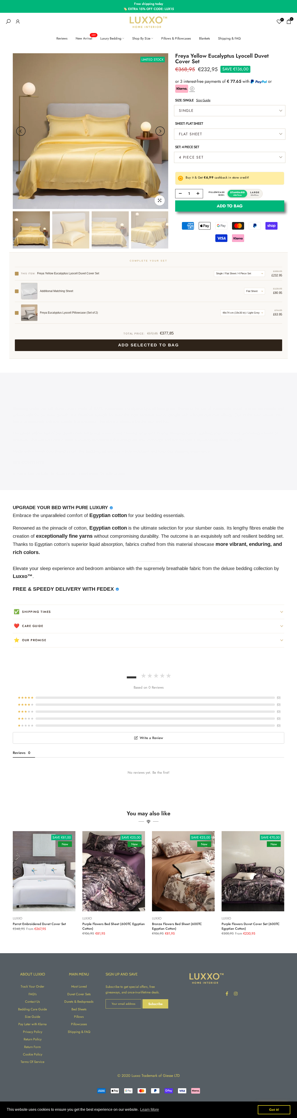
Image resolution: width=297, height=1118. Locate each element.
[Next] (160, 131)
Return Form (32, 1047)
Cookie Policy (32, 1054)
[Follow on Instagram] (236, 993)
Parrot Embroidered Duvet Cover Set (39, 924)
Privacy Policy (32, 1031)
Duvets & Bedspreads (79, 1001)
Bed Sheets (79, 1009)
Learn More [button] (149, 1109)
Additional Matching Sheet (56, 291)
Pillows (79, 1016)
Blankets (204, 38)
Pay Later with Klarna (32, 1024)
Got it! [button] (274, 1109)
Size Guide (203, 100)
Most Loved (79, 986)
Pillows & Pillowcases (176, 38)
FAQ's (33, 994)
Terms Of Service (32, 1061)
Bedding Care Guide (32, 1009)
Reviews (62, 38)
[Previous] (21, 131)
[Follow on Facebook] (227, 993)
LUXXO (17, 918)
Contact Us (32, 1001)
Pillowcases (79, 1024)
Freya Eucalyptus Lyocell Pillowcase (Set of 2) (69, 312)
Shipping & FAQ (229, 38)
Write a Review (151, 737)
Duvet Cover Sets (79, 994)
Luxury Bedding (110, 38)
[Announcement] (148, 6)
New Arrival (86, 38)
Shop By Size (141, 38)
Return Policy (33, 1039)
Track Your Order (32, 986)
